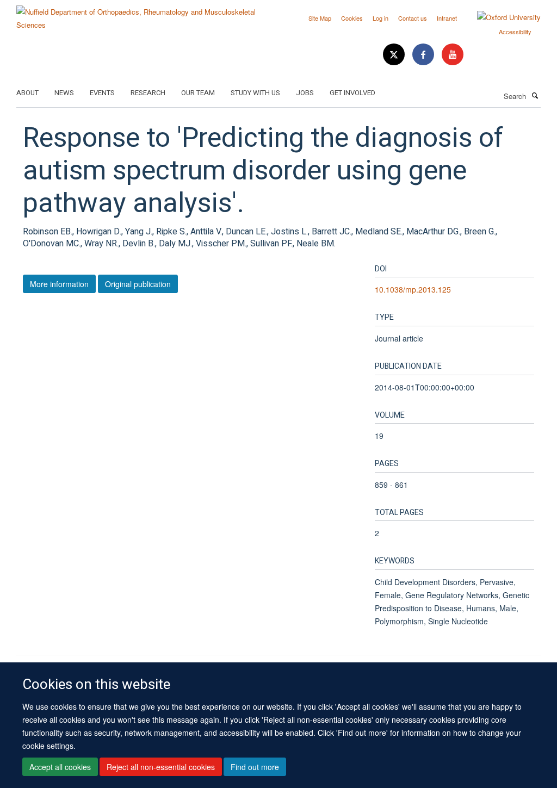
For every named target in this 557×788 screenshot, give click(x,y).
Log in (380, 18)
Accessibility (515, 31)
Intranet (447, 18)
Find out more (255, 766)
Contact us (412, 18)
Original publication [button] (138, 283)
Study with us (255, 93)
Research (148, 93)
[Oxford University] (501, 17)
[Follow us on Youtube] (452, 54)
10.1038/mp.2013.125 (413, 289)
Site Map (319, 18)
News (64, 93)
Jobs (305, 93)
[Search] (535, 95)
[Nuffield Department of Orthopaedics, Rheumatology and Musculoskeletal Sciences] (143, 14)
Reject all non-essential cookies (161, 766)
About (27, 93)
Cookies (352, 18)
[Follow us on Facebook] (424, 54)
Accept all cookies (60, 766)
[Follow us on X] (395, 54)
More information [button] (59, 283)
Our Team (198, 93)
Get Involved (352, 93)
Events (102, 93)
